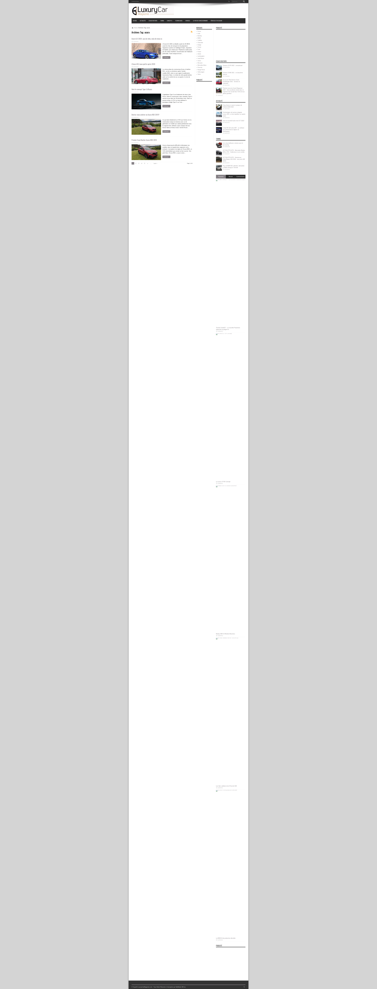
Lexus (199, 60)
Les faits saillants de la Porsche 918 (226, 786)
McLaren (200, 63)
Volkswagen (201, 72)
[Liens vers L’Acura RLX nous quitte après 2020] (146, 83)
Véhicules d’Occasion (216, 21)
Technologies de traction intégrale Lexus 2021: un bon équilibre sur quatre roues (234, 114)
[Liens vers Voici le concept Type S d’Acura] (146, 109)
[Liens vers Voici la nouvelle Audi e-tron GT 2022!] (219, 125)
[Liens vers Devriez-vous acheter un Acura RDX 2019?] (146, 134)
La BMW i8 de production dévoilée (225, 938)
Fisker (199, 51)
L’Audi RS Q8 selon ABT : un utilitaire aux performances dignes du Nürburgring (233, 129)
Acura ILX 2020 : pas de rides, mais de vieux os (147, 38)
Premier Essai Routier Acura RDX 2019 (144, 140)
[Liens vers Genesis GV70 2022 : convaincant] (219, 70)
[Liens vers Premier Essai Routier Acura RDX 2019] (146, 159)
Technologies (178, 21)
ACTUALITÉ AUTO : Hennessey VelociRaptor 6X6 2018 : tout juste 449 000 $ (234, 159)
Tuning (162, 21)
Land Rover (201, 58)
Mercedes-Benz (202, 65)
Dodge (199, 45)
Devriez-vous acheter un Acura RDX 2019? (145, 114)
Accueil (135, 21)
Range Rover (201, 69)
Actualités (143, 21)
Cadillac (200, 40)
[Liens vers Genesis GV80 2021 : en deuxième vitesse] (219, 77)
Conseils (187, 21)
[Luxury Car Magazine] (153, 15)
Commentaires (240, 176)
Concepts (169, 21)
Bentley (200, 36)
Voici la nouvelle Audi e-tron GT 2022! (233, 120)
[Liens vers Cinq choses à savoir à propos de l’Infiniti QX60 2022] (219, 110)
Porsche (200, 67)
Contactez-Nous (135, 1)
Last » (155, 163)
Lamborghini (201, 56)
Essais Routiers (153, 21)
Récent (231, 176)
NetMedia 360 (180, 987)
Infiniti (199, 54)
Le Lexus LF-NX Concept (223, 481)
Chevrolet (200, 42)
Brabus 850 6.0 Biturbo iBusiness (225, 634)
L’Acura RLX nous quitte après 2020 (143, 64)
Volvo (199, 74)
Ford (199, 49)
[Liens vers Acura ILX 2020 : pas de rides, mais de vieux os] (146, 58)
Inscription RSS (191, 32)
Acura (199, 31)
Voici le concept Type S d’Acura (142, 89)
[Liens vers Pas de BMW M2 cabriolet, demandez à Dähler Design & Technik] (219, 170)
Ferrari (199, 47)
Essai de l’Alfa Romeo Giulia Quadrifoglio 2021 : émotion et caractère (231, 81)
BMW (199, 38)
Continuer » (166, 57)
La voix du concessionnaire (200, 21)
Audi (199, 33)
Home (135, 27)
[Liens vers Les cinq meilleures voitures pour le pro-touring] (219, 147)
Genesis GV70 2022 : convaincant (232, 65)
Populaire (221, 176)
